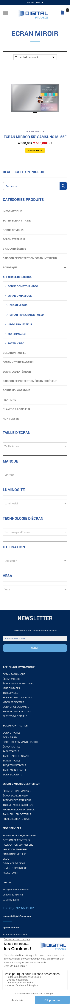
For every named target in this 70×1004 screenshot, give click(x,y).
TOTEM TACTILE (11, 760)
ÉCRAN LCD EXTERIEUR (15, 795)
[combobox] (35, 446)
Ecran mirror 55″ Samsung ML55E (35, 136)
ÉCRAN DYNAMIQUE (14, 674)
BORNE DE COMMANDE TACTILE (21, 742)
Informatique (12, 211)
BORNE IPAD (10, 737)
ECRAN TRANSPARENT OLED (27, 314)
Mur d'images (17, 334)
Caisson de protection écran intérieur (30, 258)
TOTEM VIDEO (16, 343)
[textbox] (35, 446)
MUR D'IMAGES (11, 688)
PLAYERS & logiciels (16, 409)
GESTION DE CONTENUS (16, 840)
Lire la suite (35, 150)
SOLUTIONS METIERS (14, 854)
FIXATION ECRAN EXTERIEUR (19, 809)
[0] (63, 13)
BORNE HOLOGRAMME (16, 706)
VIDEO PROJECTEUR (20, 324)
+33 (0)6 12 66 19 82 (18, 908)
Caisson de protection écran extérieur (30, 381)
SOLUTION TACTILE (14, 353)
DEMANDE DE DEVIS (14, 863)
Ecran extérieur (14, 239)
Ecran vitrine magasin (18, 362)
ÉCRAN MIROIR (11, 679)
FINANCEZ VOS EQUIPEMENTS (19, 835)
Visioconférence (14, 248)
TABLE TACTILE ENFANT (16, 756)
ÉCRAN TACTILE (11, 746)
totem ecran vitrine (17, 220)
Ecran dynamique (20, 295)
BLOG (6, 858)
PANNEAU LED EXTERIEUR (17, 814)
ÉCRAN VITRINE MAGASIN (17, 791)
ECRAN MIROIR (35, 131)
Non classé (11, 418)
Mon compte (35, 2)
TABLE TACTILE (11, 751)
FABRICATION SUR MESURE (18, 844)
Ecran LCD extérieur (17, 371)
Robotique (10, 267)
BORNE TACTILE (11, 732)
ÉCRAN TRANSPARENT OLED (18, 683)
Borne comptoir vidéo (23, 286)
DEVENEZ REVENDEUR (15, 868)
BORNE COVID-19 (12, 774)
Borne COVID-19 (13, 230)
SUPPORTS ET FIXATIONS (17, 711)
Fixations (9, 399)
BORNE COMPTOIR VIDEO (17, 697)
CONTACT (8, 882)
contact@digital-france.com (17, 916)
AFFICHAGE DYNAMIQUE (17, 277)
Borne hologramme (16, 390)
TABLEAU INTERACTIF (15, 770)
